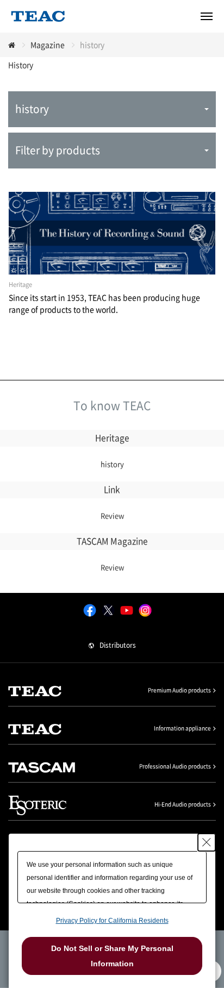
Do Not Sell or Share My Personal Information (112, 956)
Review (112, 515)
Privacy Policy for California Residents (112, 920)
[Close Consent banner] (206, 842)
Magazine (47, 44)
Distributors (117, 645)
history (112, 464)
